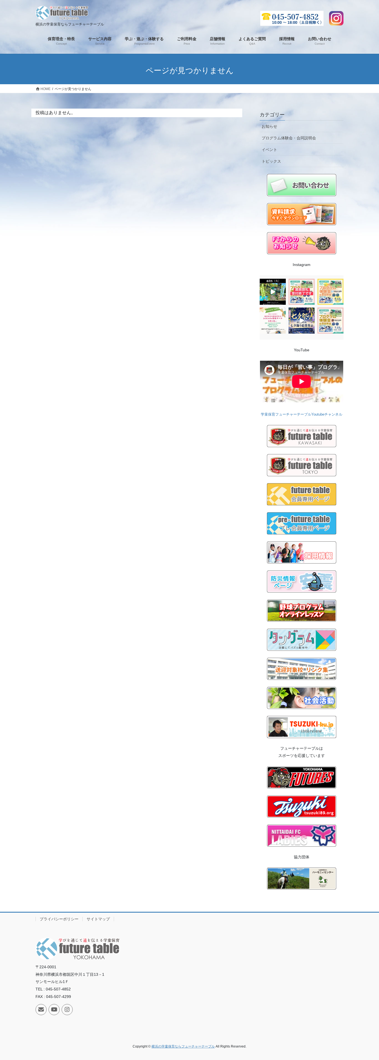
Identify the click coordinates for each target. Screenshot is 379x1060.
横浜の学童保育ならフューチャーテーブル (183, 1046)
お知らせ (269, 126)
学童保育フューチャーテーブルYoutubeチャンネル (301, 414)
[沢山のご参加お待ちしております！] (273, 292)
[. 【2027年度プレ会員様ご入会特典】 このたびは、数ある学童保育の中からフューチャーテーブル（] (273, 321)
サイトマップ (98, 919)
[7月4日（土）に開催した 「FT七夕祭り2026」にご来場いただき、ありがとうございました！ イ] (302, 321)
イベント (269, 149)
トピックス (271, 161)
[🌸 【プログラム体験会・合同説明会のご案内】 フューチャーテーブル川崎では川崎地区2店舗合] (302, 292)
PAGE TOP (365, 1023)
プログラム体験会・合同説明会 (289, 138)
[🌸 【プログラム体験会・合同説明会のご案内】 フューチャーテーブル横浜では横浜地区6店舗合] (330, 292)
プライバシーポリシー (59, 919)
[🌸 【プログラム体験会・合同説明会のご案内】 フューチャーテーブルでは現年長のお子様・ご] (330, 321)
